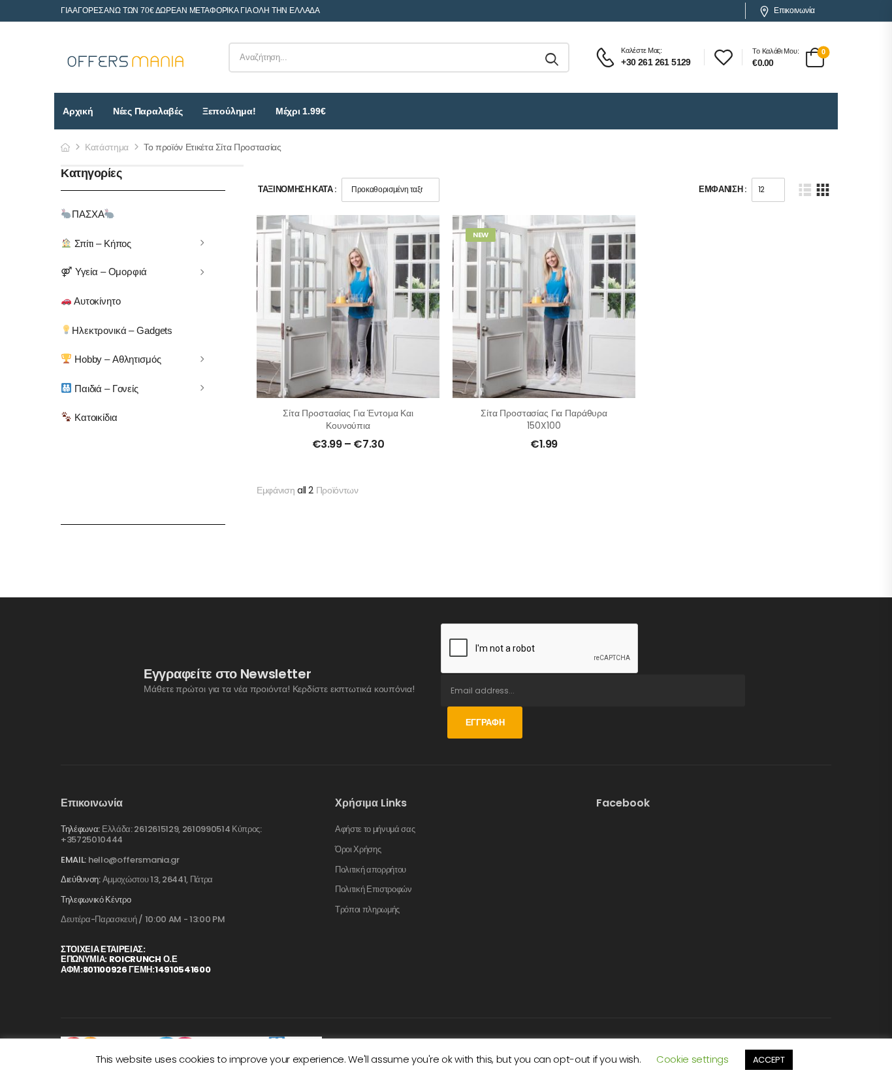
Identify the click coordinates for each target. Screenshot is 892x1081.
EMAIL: (73, 860)
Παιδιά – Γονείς (105, 387)
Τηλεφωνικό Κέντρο (96, 900)
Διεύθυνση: (81, 879)
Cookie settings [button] (692, 1059)
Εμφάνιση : (722, 189)
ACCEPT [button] (769, 1060)
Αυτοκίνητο (96, 301)
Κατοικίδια (94, 417)
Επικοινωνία (794, 10)
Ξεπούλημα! (229, 111)
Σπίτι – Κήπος (101, 242)
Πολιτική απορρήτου (370, 870)
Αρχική (78, 111)
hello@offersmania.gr (134, 860)
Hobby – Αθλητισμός (116, 359)
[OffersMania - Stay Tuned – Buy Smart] (126, 57)
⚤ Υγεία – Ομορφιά (104, 271)
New (480, 234)
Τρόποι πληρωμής (367, 910)
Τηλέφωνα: (80, 829)
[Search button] (552, 57)
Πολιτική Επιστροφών (373, 889)
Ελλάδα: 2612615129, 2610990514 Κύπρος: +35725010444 (161, 834)
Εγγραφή (485, 722)
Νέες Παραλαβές (148, 111)
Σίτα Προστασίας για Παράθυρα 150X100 (544, 420)
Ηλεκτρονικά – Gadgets (122, 329)
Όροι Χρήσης (358, 849)
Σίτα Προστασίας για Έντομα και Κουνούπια (348, 420)
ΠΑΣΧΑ (88, 214)
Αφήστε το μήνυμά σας (375, 829)
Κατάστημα (107, 147)
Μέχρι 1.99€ (301, 111)
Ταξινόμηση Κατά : (297, 189)
